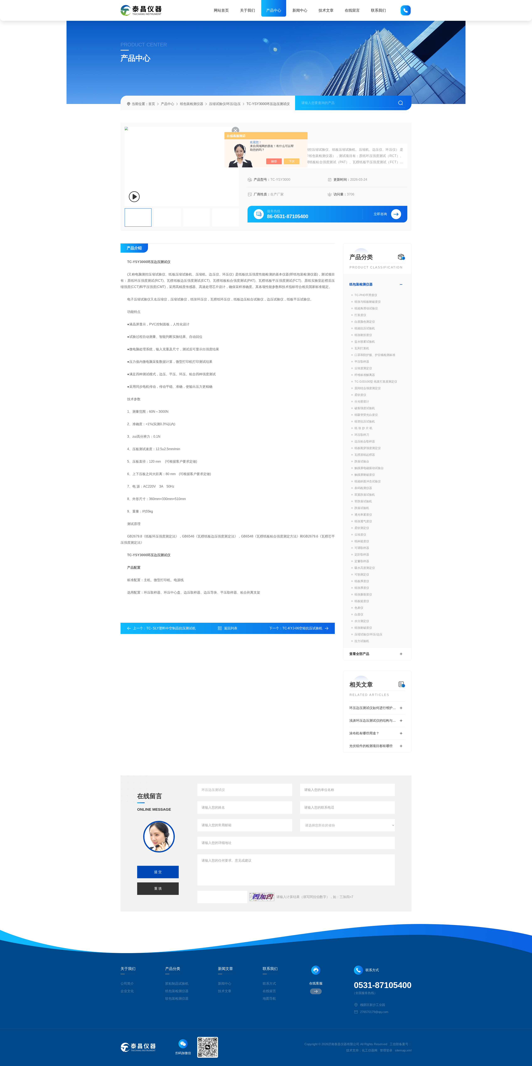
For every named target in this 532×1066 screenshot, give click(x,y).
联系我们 (378, 10)
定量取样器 (362, 561)
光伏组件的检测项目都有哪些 (371, 746)
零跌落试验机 (363, 501)
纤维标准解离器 (365, 375)
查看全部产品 (359, 654)
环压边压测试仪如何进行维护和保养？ (377, 708)
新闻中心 (299, 10)
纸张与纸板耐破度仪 (368, 301)
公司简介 (127, 983)
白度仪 (359, 614)
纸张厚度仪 (362, 587)
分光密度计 (362, 401)
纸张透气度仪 (363, 521)
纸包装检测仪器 (191, 104)
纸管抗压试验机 (365, 421)
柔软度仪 (360, 395)
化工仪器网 (369, 1050)
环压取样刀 (362, 434)
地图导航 (269, 998)
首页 (151, 104)
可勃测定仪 (362, 574)
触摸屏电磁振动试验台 (369, 468)
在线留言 (352, 10)
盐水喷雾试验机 (365, 341)
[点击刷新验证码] (261, 897)
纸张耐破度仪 (363, 627)
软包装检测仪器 (176, 998)
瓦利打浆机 (362, 348)
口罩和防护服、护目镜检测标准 (375, 355)
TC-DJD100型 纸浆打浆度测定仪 (376, 381)
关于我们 (247, 10)
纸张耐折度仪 (363, 335)
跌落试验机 (362, 508)
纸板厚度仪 (362, 581)
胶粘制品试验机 (176, 983)
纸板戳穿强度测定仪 (368, 448)
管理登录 (386, 1050)
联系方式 (269, 983)
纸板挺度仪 (362, 601)
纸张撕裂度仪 (363, 594)
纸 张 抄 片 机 (363, 428)
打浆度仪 (360, 315)
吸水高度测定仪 (365, 567)
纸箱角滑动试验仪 (366, 308)
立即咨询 (380, 214)
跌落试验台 (362, 461)
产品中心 (273, 10)
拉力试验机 (362, 641)
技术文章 (326, 10)
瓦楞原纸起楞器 (365, 454)
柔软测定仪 (362, 528)
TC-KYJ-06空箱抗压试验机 (302, 628)
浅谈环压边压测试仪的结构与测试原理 (377, 720)
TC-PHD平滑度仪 (366, 295)
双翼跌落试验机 (365, 494)
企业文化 (127, 991)
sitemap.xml (403, 1050)
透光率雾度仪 (363, 514)
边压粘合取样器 (365, 441)
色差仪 (359, 607)
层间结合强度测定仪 (368, 388)
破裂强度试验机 (365, 408)
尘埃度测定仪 (363, 368)
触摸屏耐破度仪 (365, 474)
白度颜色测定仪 (365, 321)
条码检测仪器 (363, 488)
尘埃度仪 (360, 534)
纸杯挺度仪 (362, 541)
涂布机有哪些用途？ (364, 733)
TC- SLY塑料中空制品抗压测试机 (171, 628)
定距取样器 (362, 554)
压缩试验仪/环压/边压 (225, 104)
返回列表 (230, 628)
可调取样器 (362, 548)
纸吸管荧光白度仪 (366, 414)
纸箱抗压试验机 (365, 328)
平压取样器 (362, 361)
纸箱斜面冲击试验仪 (368, 481)
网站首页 (221, 10)
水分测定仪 (362, 621)
